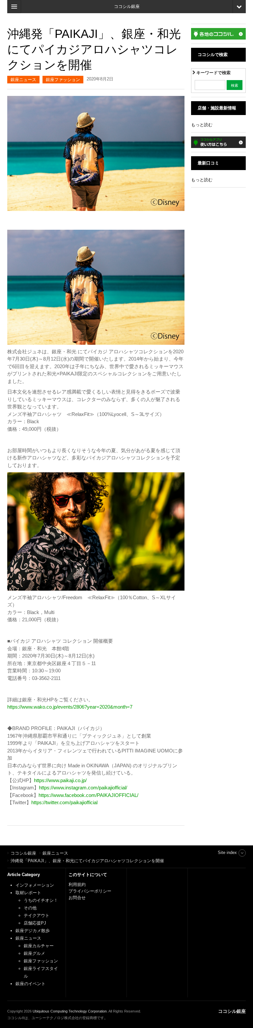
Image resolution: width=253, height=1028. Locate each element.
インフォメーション (34, 885)
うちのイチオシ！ (41, 900)
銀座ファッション (63, 79)
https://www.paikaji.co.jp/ (60, 780)
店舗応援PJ (35, 923)
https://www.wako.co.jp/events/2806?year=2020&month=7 (69, 707)
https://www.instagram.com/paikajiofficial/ (83, 787)
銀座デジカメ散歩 (32, 930)
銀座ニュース (23, 79)
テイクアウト (36, 915)
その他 (30, 907)
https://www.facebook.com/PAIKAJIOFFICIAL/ (88, 795)
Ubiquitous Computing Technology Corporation (70, 1011)
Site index (227, 852)
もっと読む (201, 124)
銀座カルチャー (39, 945)
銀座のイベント (30, 983)
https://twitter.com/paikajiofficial (64, 802)
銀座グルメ (34, 953)
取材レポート (28, 892)
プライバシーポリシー (91, 891)
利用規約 (77, 884)
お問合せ (77, 897)
